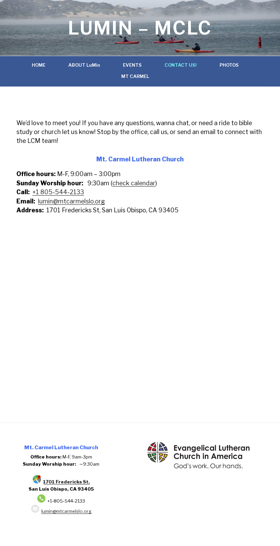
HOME (38, 65)
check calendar (133, 183)
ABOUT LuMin (84, 65)
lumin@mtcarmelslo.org (71, 201)
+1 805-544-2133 (58, 192)
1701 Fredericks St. (65, 481)
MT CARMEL (135, 76)
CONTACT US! (181, 65)
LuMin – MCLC (140, 28)
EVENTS (132, 65)
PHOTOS (229, 65)
